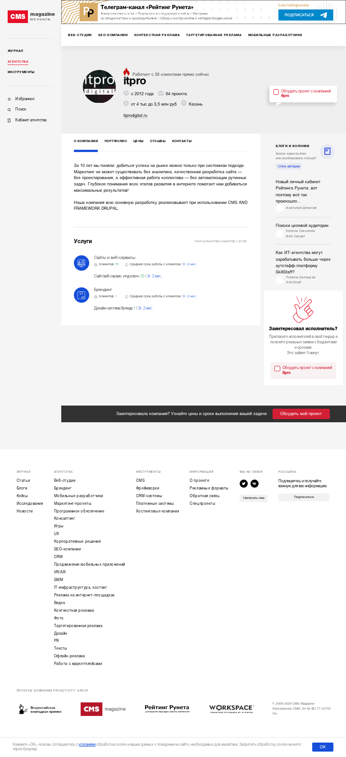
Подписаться (304, 497)
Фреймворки (147, 488)
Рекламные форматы (209, 488)
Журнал (15, 51)
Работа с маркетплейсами (78, 664)
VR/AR (60, 572)
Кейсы (22, 496)
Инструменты (21, 72)
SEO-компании (67, 549)
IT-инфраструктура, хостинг (80, 588)
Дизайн (60, 634)
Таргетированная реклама (78, 626)
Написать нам (253, 498)
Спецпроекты (202, 504)
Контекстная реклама (74, 611)
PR (56, 641)
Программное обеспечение (79, 511)
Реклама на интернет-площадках (84, 595)
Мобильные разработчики (78, 496)
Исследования (30, 504)
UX (56, 534)
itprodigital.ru (135, 115)
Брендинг (63, 488)
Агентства (18, 62)
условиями (87, 745)
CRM (58, 557)
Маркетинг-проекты (73, 504)
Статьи (23, 481)
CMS (140, 481)
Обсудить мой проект (301, 413)
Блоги (22, 488)
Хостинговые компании (157, 511)
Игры (59, 526)
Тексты (61, 648)
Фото (59, 618)
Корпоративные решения (77, 542)
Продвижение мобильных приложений (89, 565)
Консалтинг (64, 519)
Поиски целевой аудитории (302, 225)
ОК (323, 747)
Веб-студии (65, 481)
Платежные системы (155, 504)
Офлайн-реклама (69, 656)
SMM (59, 580)
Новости (25, 511)
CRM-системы (149, 496)
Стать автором (289, 166)
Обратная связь (204, 496)
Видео (60, 603)
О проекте (199, 481)
